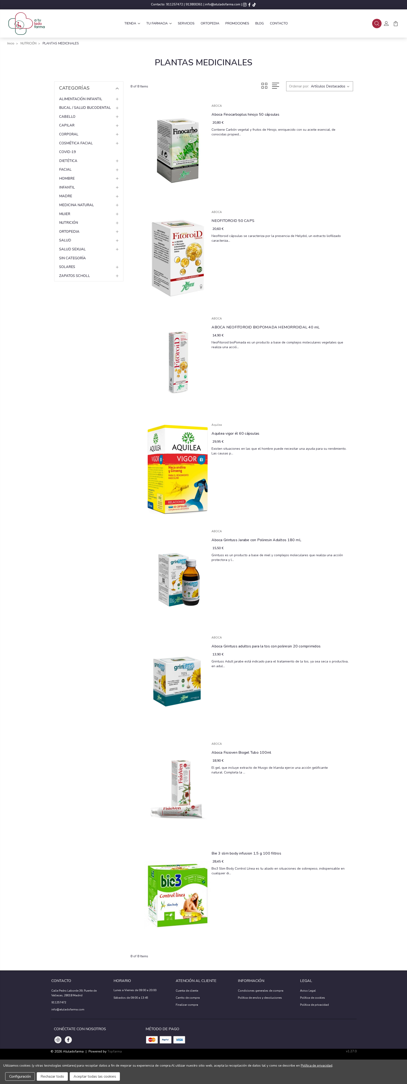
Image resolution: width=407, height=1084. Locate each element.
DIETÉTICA (68, 160)
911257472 (174, 4)
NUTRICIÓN (68, 222)
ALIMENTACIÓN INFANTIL (80, 99)
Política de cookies (312, 998)
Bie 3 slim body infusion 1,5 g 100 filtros (246, 853)
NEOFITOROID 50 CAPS (233, 220)
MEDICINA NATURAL (76, 205)
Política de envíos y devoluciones (260, 998)
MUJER (64, 214)
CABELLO (67, 116)
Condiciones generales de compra (260, 991)
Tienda (130, 23)
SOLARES (67, 266)
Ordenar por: (299, 86)
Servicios (186, 23)
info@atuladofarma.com (222, 4)
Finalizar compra (187, 1005)
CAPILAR (66, 125)
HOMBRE (67, 178)
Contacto (279, 23)
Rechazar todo (52, 1076)
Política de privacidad (314, 1005)
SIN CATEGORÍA (72, 258)
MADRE (65, 196)
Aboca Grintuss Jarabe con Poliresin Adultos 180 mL (256, 540)
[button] (377, 23)
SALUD (65, 240)
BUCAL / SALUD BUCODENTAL (85, 107)
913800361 (194, 4)
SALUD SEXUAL (72, 249)
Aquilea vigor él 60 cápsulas (235, 433)
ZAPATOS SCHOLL (74, 275)
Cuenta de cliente (187, 991)
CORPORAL (68, 134)
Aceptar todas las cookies (94, 1076)
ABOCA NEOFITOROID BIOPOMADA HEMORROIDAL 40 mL (266, 327)
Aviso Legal (308, 991)
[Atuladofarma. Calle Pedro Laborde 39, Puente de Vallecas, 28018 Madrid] (26, 23)
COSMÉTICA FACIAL (76, 143)
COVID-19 (67, 152)
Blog (259, 23)
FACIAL (65, 169)
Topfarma (114, 1051)
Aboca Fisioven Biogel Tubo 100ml (241, 752)
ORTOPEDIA (69, 231)
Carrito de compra (188, 998)
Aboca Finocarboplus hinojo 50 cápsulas (245, 114)
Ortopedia (210, 23)
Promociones (237, 23)
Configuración (20, 1076)
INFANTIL (67, 187)
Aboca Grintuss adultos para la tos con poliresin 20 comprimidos (266, 646)
